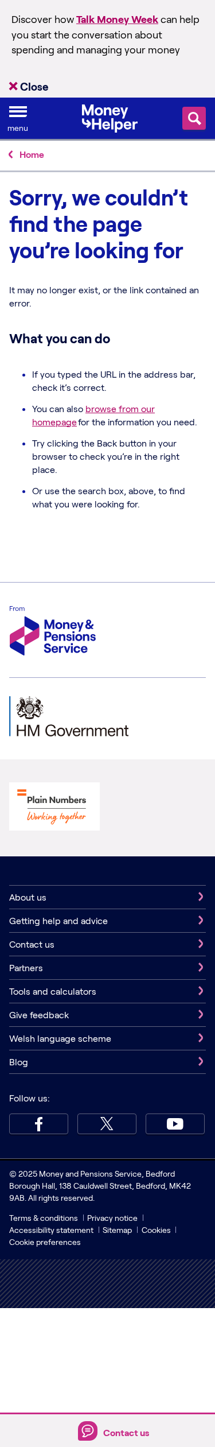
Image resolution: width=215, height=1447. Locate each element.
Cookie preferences (45, 1242)
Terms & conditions (43, 1218)
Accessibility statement (51, 1230)
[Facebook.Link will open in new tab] (38, 1124)
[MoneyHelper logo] (109, 117)
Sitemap (117, 1230)
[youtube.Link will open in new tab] (175, 1124)
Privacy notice (112, 1218)
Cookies (156, 1230)
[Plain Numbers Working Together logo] (54, 807)
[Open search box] (194, 118)
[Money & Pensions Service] (52, 632)
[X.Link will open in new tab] (106, 1124)
